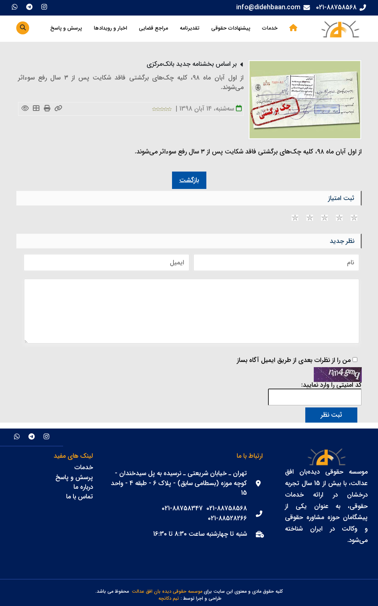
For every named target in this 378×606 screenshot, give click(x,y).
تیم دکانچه (169, 598)
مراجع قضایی (153, 28)
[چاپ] (47, 109)
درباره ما (83, 487)
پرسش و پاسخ (66, 28)
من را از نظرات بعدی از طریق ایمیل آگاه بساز (294, 360)
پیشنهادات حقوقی (230, 28)
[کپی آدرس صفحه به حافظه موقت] (58, 109)
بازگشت (189, 180)
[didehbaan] (340, 29)
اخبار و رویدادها (110, 28)
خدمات (270, 28)
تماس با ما (79, 497)
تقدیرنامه (189, 28)
